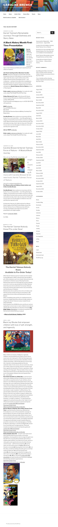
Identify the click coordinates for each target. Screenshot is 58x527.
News (39, 14)
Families (38, 210)
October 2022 (39, 128)
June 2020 (38, 165)
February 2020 (39, 173)
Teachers (38, 233)
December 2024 (40, 102)
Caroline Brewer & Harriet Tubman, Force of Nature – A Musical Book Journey (18, 150)
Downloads (38, 205)
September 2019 (40, 183)
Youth (37, 241)
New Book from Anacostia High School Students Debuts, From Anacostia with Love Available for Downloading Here (45, 51)
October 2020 (39, 157)
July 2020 (38, 162)
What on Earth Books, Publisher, (13, 314)
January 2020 (39, 175)
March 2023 (39, 118)
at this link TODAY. (12, 213)
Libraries (38, 215)
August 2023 (39, 113)
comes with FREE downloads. (16, 403)
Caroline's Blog (39, 202)
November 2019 (40, 178)
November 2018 (40, 189)
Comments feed (39, 255)
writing (37, 239)
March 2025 (39, 100)
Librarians (38, 212)
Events (33, 14)
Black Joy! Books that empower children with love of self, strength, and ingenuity (17, 324)
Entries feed (39, 252)
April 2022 (38, 139)
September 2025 (40, 97)
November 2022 (40, 126)
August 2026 (39, 89)
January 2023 (39, 121)
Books (10, 14)
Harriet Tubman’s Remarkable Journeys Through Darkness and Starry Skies (17, 35)
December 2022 (40, 123)
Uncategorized (39, 236)
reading (38, 228)
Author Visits (17, 14)
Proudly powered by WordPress (13, 523)
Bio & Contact (22, 17)
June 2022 (38, 134)
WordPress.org (39, 257)
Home (4, 14)
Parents (38, 223)
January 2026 (39, 94)
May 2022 (38, 136)
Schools (38, 231)
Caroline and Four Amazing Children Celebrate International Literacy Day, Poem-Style (45, 74)
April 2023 (38, 115)
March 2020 (39, 170)
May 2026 (38, 92)
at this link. (10, 106)
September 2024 (40, 105)
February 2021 (39, 155)
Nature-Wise (26, 14)
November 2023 (40, 110)
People (37, 226)
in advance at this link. (16, 91)
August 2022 (39, 131)
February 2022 (39, 144)
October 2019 (39, 181)
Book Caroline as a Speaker (9, 17)
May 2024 (38, 107)
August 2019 (39, 186)
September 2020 (40, 160)
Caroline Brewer (17, 4)
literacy (37, 218)
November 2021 (40, 147)
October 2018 (39, 191)
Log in (37, 249)
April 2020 (38, 168)
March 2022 (39, 141)
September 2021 (40, 149)
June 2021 (38, 152)
